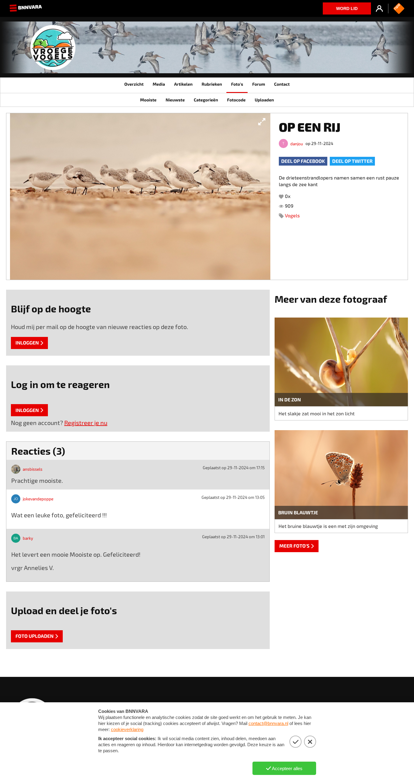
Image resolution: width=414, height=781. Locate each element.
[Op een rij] (140, 196)
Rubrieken (212, 84)
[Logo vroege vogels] (52, 49)
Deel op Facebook (303, 161)
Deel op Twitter (352, 161)
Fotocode (236, 99)
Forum (258, 84)
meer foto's (294, 546)
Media (159, 84)
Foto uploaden (34, 636)
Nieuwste (175, 99)
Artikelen (183, 84)
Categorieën (206, 99)
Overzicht (133, 84)
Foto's (237, 84)
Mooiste (148, 99)
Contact (281, 84)
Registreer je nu (85, 422)
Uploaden (264, 99)
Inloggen (27, 343)
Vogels (292, 215)
